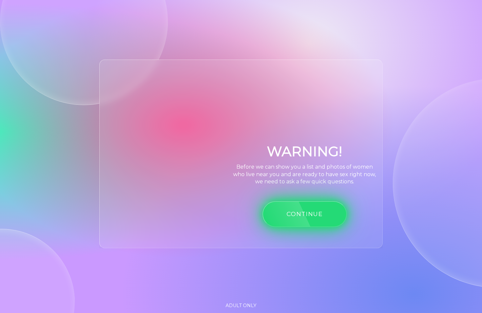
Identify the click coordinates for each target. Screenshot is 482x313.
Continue (305, 214)
